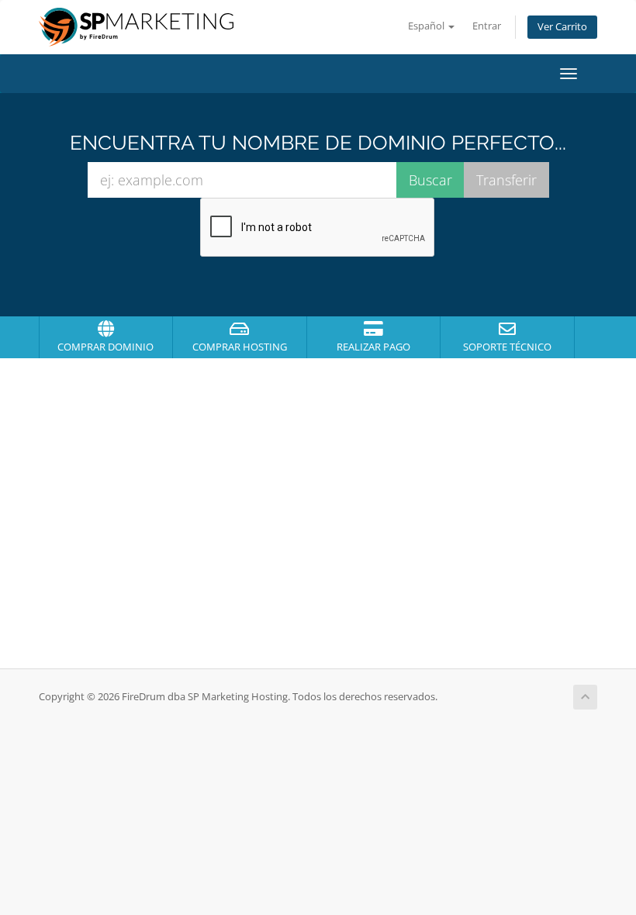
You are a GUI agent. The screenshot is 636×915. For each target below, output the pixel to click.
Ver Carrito (562, 26)
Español (427, 26)
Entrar (486, 26)
